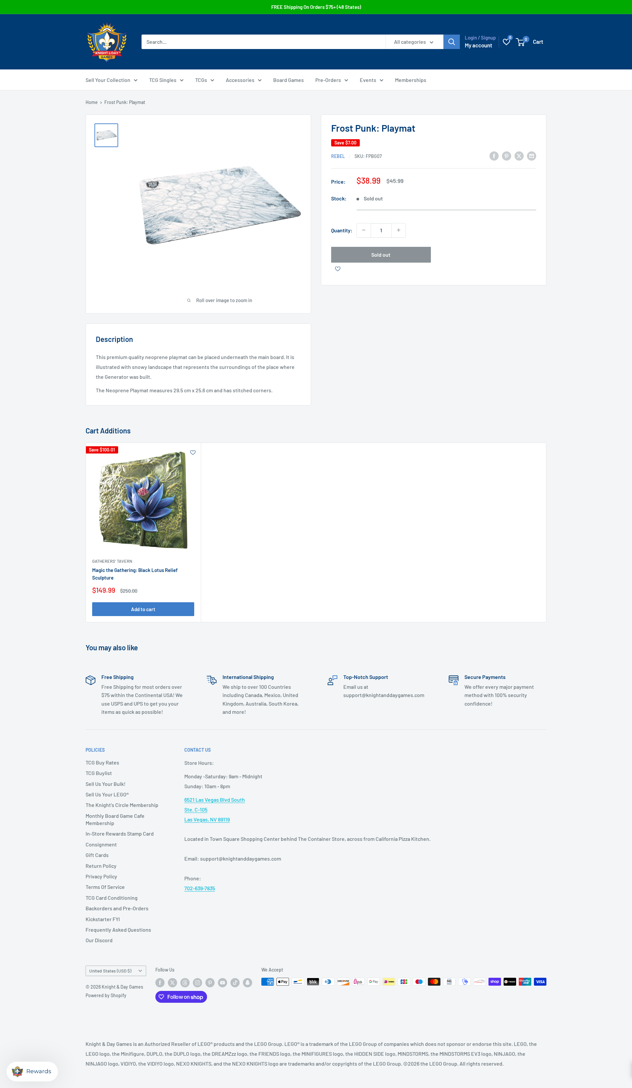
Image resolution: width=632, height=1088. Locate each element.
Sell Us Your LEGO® (107, 794)
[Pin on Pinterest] (506, 155)
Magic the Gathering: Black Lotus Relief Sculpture (135, 574)
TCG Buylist (99, 773)
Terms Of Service (105, 887)
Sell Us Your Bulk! (105, 784)
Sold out (380, 254)
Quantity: (342, 230)
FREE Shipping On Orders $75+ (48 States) (316, 7)
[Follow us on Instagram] (197, 982)
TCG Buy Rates (102, 762)
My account (478, 45)
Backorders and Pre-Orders (117, 908)
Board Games (288, 80)
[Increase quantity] (399, 230)
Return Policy (101, 866)
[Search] (451, 42)
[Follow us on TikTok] (235, 982)
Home (92, 102)
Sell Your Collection (108, 80)
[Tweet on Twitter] (519, 155)
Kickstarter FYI (103, 919)
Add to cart (143, 609)
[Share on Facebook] (494, 155)
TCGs (201, 80)
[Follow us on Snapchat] (247, 982)
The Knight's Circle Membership (122, 805)
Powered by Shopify (106, 995)
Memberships (410, 80)
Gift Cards (97, 855)
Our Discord (99, 940)
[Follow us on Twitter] (172, 982)
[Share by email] (531, 155)
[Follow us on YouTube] (222, 982)
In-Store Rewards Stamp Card (120, 833)
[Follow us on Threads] (185, 982)
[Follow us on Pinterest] (210, 982)
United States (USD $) (110, 970)
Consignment (101, 844)
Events (368, 80)
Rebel (338, 156)
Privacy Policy (101, 876)
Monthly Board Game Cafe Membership (115, 819)
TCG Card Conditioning (112, 897)
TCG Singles (162, 80)
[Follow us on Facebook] (160, 982)
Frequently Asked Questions (118, 929)
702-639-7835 (199, 888)
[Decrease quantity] (364, 230)
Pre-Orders (328, 80)
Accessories (240, 80)
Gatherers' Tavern (112, 561)
